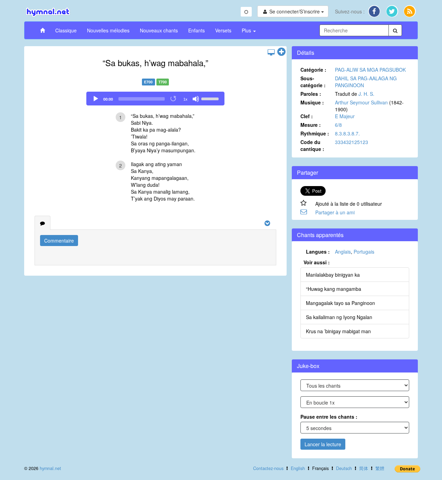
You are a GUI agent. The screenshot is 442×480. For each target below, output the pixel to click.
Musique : (312, 102)
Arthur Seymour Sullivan (361, 102)
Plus (247, 30)
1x (185, 99)
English (298, 468)
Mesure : (310, 124)
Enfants (196, 30)
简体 (363, 468)
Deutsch (344, 468)
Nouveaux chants (159, 30)
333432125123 (351, 142)
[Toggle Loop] (173, 98)
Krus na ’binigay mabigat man (338, 331)
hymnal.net (50, 468)
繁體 (379, 468)
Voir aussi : (317, 262)
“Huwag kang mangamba (333, 288)
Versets (223, 30)
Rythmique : (314, 133)
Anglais (343, 251)
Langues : (318, 251)
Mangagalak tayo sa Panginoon (340, 302)
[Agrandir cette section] (281, 52)
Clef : (306, 116)
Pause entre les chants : (328, 416)
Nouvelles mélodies (108, 30)
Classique (66, 30)
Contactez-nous (268, 468)
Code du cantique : (312, 145)
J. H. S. (366, 93)
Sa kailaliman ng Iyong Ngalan (339, 317)
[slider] (211, 98)
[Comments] (42, 223)
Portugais (364, 251)
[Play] (95, 98)
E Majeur (345, 116)
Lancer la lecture (323, 444)
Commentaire (59, 240)
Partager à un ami (335, 212)
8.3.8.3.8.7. (347, 133)
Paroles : (310, 93)
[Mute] (195, 98)
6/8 (338, 124)
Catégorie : (313, 69)
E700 (148, 81)
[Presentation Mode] (271, 52)
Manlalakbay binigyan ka (333, 274)
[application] (155, 98)
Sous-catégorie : (313, 82)
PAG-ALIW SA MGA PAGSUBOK (370, 69)
